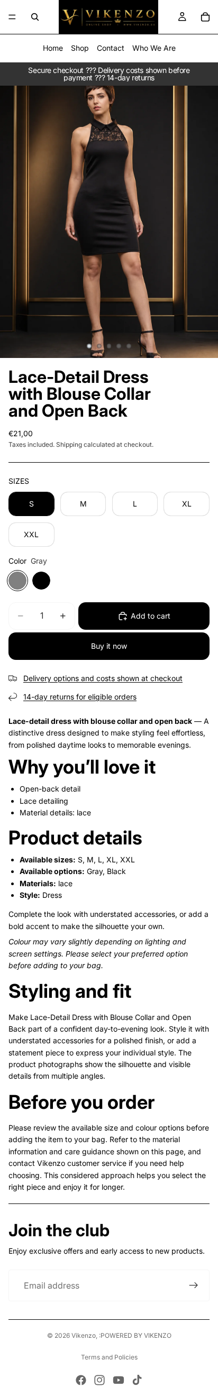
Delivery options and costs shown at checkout (103, 678)
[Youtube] (118, 1380)
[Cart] (205, 17)
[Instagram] (99, 1380)
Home (53, 47)
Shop (80, 47)
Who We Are (154, 47)
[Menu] (12, 17)
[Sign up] (194, 1285)
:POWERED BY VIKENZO (135, 1335)
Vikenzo (83, 1335)
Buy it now (109, 645)
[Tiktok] (137, 1380)
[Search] (35, 17)
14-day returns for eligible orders (80, 696)
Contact (110, 47)
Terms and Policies (109, 1357)
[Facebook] (81, 1380)
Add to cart (150, 615)
